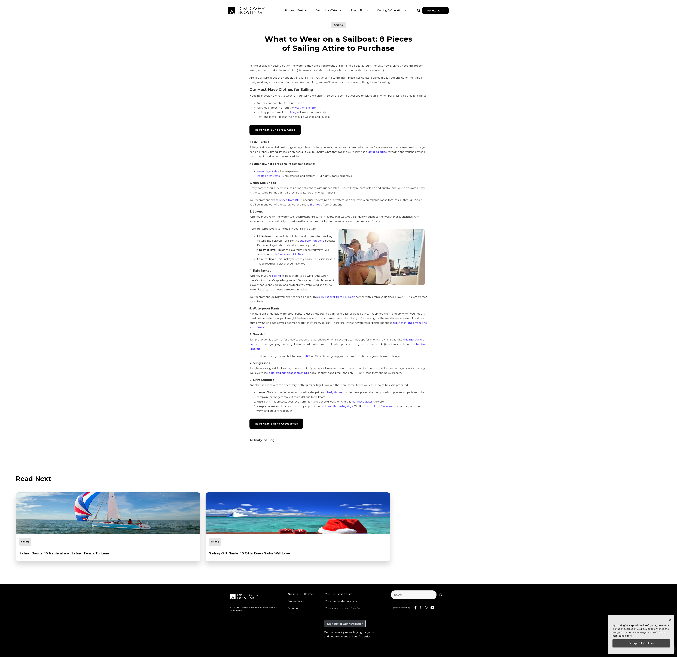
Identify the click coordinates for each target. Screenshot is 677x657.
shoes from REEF (290, 200)
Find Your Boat (294, 10)
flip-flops (316, 204)
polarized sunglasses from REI (289, 372)
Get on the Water (326, 10)
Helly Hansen (335, 392)
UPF (307, 356)
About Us (293, 593)
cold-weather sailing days (337, 406)
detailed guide (377, 151)
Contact (309, 593)
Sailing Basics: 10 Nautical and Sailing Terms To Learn (64, 553)
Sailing (338, 25)
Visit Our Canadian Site (338, 593)
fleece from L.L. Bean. (291, 254)
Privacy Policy (296, 601)
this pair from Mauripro (378, 406)
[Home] (246, 10)
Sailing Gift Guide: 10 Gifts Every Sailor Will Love (249, 553)
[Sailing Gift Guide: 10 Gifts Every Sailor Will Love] (298, 513)
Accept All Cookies (641, 643)
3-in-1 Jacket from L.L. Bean (336, 297)
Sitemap (293, 608)
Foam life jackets (267, 171)
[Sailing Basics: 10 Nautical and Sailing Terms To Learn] (108, 513)
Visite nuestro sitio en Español (342, 608)
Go (441, 594)
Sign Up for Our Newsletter (345, 624)
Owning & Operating (390, 10)
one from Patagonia (312, 240)
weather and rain (304, 107)
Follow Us (433, 10)
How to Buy (357, 10)
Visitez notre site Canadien (341, 601)
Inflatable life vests (268, 175)
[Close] (670, 620)
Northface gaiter (362, 401)
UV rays (293, 112)
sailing (276, 275)
